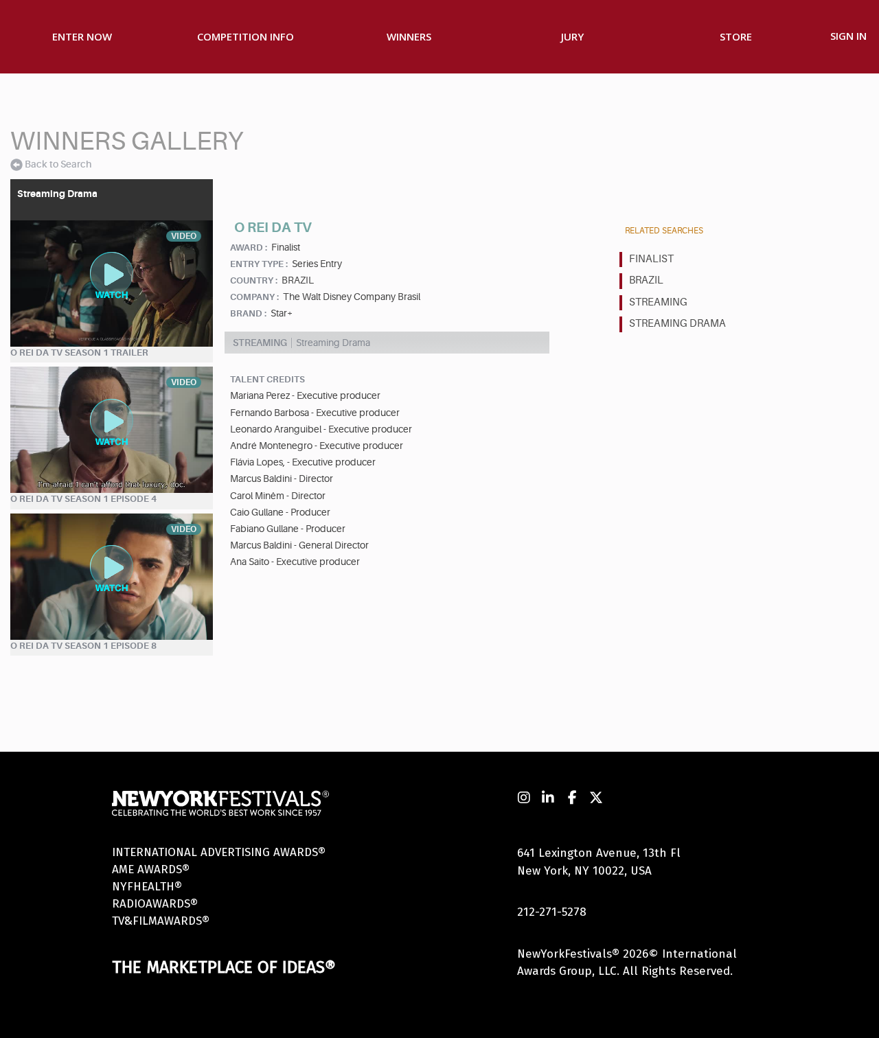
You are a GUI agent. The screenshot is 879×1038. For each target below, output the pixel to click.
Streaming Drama (677, 324)
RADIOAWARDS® (155, 904)
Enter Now (82, 36)
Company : (254, 297)
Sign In (848, 36)
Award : (248, 247)
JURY (572, 36)
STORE (736, 36)
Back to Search (58, 164)
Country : (253, 280)
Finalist (651, 259)
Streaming (658, 302)
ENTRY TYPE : (259, 264)
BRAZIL (646, 280)
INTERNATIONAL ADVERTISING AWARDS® (219, 852)
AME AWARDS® (151, 869)
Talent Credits (267, 379)
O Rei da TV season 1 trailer (79, 352)
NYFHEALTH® (147, 886)
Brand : (248, 313)
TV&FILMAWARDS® (160, 921)
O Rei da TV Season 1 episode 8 (83, 646)
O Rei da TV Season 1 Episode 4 (83, 499)
